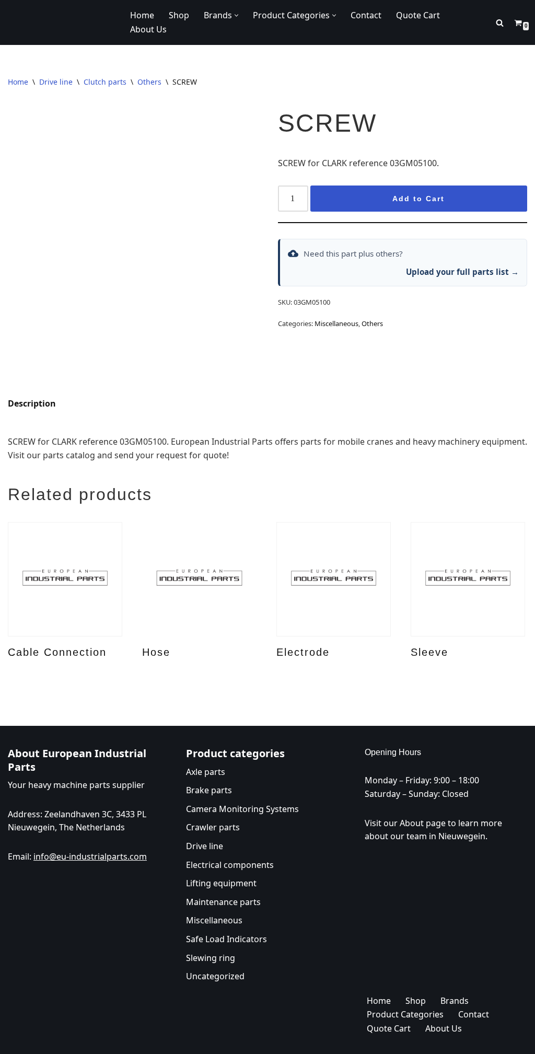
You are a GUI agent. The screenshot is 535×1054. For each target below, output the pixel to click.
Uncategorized (215, 976)
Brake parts (209, 790)
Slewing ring (210, 957)
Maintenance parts (223, 901)
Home (142, 15)
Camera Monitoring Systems (242, 808)
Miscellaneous (336, 323)
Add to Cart (418, 198)
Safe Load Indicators (226, 938)
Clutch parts (105, 82)
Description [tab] (32, 403)
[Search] (500, 23)
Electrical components (230, 864)
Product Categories (405, 1014)
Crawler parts (213, 827)
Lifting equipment (221, 883)
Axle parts (205, 771)
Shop (179, 15)
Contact (366, 15)
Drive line (56, 82)
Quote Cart (418, 15)
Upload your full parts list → (462, 272)
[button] (236, 15)
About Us (148, 29)
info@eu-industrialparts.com (90, 856)
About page (423, 822)
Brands (454, 1000)
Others (149, 82)
